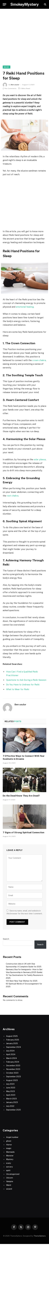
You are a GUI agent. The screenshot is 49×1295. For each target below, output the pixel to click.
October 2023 (12, 1073)
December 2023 (13, 1065)
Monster (9, 1156)
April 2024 (10, 1054)
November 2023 (13, 1069)
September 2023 (13, 1076)
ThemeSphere (40, 1236)
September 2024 (13, 1047)
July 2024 (10, 1051)
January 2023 (12, 1102)
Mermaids (10, 1152)
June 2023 (10, 1088)
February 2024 (12, 1062)
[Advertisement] (24, 40)
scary (8, 1163)
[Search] (44, 4)
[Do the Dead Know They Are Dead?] (24, 780)
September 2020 (13, 1110)
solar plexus (40, 459)
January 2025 (12, 1043)
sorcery (9, 1167)
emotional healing (24, 307)
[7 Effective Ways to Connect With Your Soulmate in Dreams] (24, 740)
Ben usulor (15, 85)
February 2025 (12, 1040)
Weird (8, 1185)
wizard (9, 1189)
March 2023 (11, 1099)
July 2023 (10, 1084)
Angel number (12, 1137)
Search (6, 939)
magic (6, 67)
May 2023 (10, 1091)
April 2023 (10, 1095)
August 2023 (12, 1080)
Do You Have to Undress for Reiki (22, 684)
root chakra (12, 495)
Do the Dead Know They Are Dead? (21, 795)
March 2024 (11, 1058)
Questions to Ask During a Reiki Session (26, 680)
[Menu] (4, 4)
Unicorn (9, 1178)
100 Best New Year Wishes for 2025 (21, 981)
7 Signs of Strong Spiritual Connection (23, 832)
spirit (8, 1170)
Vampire (9, 1181)
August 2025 (12, 1036)
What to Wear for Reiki (17, 689)
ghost (8, 1141)
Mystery (9, 1159)
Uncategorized (12, 1174)
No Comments (10, 88)
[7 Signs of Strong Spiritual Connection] (24, 816)
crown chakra (39, 360)
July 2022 (10, 1106)
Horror (9, 1145)
